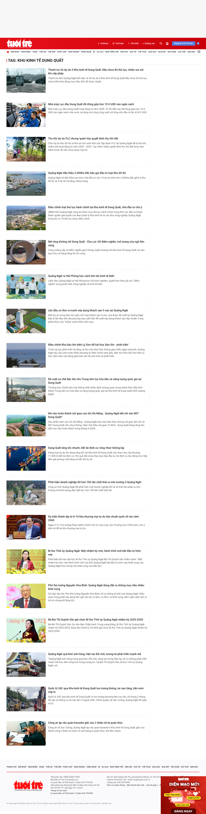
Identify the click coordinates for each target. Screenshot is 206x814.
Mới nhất (15, 52)
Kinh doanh (73, 52)
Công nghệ (86, 52)
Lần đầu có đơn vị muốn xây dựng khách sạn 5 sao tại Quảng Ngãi (88, 310)
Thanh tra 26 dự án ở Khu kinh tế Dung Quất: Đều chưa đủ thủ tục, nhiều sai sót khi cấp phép (96, 71)
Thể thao (142, 52)
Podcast (104, 43)
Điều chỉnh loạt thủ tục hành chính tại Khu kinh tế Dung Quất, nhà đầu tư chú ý (95, 207)
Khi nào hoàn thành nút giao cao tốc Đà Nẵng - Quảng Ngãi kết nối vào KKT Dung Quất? (93, 415)
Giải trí (133, 52)
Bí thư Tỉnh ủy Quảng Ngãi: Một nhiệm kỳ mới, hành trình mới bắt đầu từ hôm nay (94, 552)
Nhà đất (162, 52)
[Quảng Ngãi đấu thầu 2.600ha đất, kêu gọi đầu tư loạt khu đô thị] (26, 183)
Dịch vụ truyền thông (116, 785)
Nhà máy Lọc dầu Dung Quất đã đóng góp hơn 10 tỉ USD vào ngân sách (91, 104)
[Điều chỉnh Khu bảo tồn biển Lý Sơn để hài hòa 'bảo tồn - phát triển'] (26, 355)
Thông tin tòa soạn (59, 791)
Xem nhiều (26, 52)
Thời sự (42, 52)
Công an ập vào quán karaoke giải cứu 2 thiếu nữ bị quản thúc (85, 722)
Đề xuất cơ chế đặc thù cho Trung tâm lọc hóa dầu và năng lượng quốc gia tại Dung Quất (94, 381)
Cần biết (135, 43)
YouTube (119, 43)
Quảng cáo (150, 43)
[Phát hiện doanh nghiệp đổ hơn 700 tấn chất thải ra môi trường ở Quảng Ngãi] (26, 492)
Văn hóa (124, 52)
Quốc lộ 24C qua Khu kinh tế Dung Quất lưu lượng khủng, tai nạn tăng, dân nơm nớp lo (96, 690)
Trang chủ (11, 767)
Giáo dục (152, 52)
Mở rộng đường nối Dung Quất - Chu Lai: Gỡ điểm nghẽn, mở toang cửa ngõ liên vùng (96, 243)
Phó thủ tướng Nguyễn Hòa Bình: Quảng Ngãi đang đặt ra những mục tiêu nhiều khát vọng (96, 587)
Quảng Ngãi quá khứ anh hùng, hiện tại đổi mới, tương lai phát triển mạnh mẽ (94, 654)
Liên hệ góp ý (152, 785)
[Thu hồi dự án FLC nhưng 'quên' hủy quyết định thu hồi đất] (26, 149)
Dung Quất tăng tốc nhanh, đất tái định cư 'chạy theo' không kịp (86, 448)
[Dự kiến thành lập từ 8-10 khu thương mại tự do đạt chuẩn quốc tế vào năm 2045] (26, 527)
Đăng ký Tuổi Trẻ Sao (183, 43)
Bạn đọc (191, 52)
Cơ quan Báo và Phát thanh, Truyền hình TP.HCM (72, 793)
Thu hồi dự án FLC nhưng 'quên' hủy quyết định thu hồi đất (83, 138)
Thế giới (51, 52)
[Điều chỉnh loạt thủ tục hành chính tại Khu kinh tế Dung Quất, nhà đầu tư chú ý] (26, 218)
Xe (94, 52)
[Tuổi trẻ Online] (28, 785)
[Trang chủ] (7, 51)
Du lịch (100, 52)
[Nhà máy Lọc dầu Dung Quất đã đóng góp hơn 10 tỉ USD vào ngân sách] (26, 115)
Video (35, 52)
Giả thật (182, 52)
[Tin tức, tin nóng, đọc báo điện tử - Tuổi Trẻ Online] (19, 43)
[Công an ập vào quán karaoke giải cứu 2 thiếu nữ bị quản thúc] (26, 733)
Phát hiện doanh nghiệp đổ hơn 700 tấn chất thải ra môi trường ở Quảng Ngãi (94, 482)
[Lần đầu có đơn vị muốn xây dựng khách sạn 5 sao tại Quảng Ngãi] (26, 321)
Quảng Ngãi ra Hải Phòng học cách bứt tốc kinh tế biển (81, 276)
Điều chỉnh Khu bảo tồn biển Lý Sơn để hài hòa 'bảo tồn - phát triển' (88, 344)
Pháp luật (62, 52)
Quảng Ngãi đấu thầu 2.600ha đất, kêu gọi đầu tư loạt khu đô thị (87, 173)
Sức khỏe (172, 52)
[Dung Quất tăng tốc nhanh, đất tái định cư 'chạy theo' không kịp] (26, 458)
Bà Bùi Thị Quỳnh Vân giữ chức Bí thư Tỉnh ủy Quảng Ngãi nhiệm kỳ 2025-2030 (95, 619)
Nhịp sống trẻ (112, 52)
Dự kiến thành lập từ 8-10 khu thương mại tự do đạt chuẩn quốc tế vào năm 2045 (93, 518)
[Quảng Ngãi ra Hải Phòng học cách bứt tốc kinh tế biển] (26, 286)
